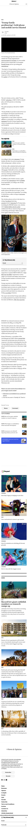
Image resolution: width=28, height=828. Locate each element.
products (8, 201)
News (3, 786)
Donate (8, 776)
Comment (15, 408)
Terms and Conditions (7, 804)
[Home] (14, 1)
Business (4, 788)
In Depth (3, 793)
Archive (3, 806)
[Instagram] (4, 780)
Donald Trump (5, 405)
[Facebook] (2, 780)
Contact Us (4, 808)
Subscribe (8, 772)
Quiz (2, 797)
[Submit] (21, 263)
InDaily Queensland (7, 813)
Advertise (4, 811)
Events (3, 795)
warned (20, 338)
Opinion (3, 790)
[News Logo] (14, 4)
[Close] (26, 817)
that (24, 338)
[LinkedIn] (6, 780)
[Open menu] (26, 4)
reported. (19, 300)
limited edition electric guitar (12, 207)
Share (6, 408)
